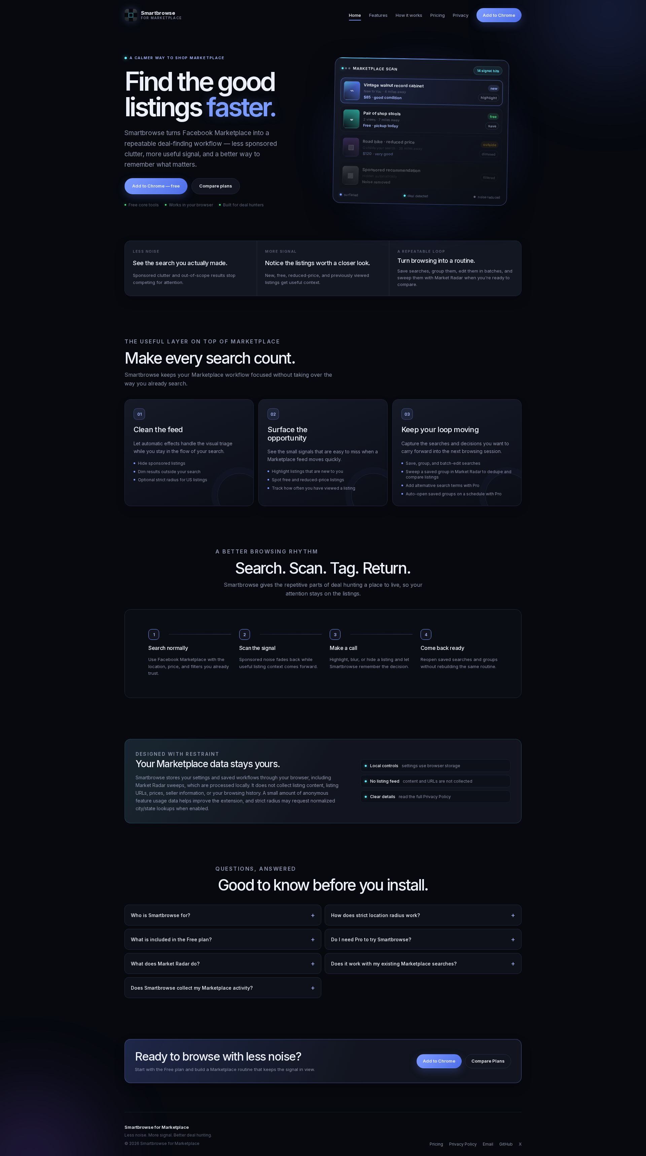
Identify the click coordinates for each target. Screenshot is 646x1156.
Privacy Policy (463, 1144)
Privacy (460, 15)
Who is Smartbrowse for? (160, 915)
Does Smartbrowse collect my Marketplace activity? (192, 988)
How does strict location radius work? (375, 915)
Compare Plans (488, 1061)
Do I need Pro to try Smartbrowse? (371, 939)
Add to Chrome (499, 15)
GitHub (506, 1144)
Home (355, 15)
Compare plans (215, 186)
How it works (409, 15)
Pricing (437, 15)
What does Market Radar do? (165, 963)
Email (488, 1144)
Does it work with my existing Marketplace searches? (394, 963)
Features (378, 15)
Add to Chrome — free (156, 186)
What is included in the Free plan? (171, 939)
